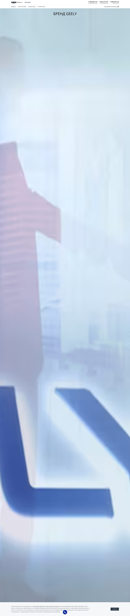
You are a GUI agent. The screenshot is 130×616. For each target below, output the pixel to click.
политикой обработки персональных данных (45, 606)
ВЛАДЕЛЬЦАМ (31, 6)
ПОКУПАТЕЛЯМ (22, 6)
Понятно (115, 609)
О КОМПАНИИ (41, 6)
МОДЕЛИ (13, 6)
